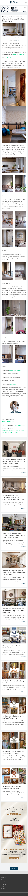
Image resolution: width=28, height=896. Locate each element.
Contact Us (3, 884)
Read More (23, 472)
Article (2, 879)
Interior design (4, 882)
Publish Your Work (4, 888)
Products (2, 886)
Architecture (3, 877)
